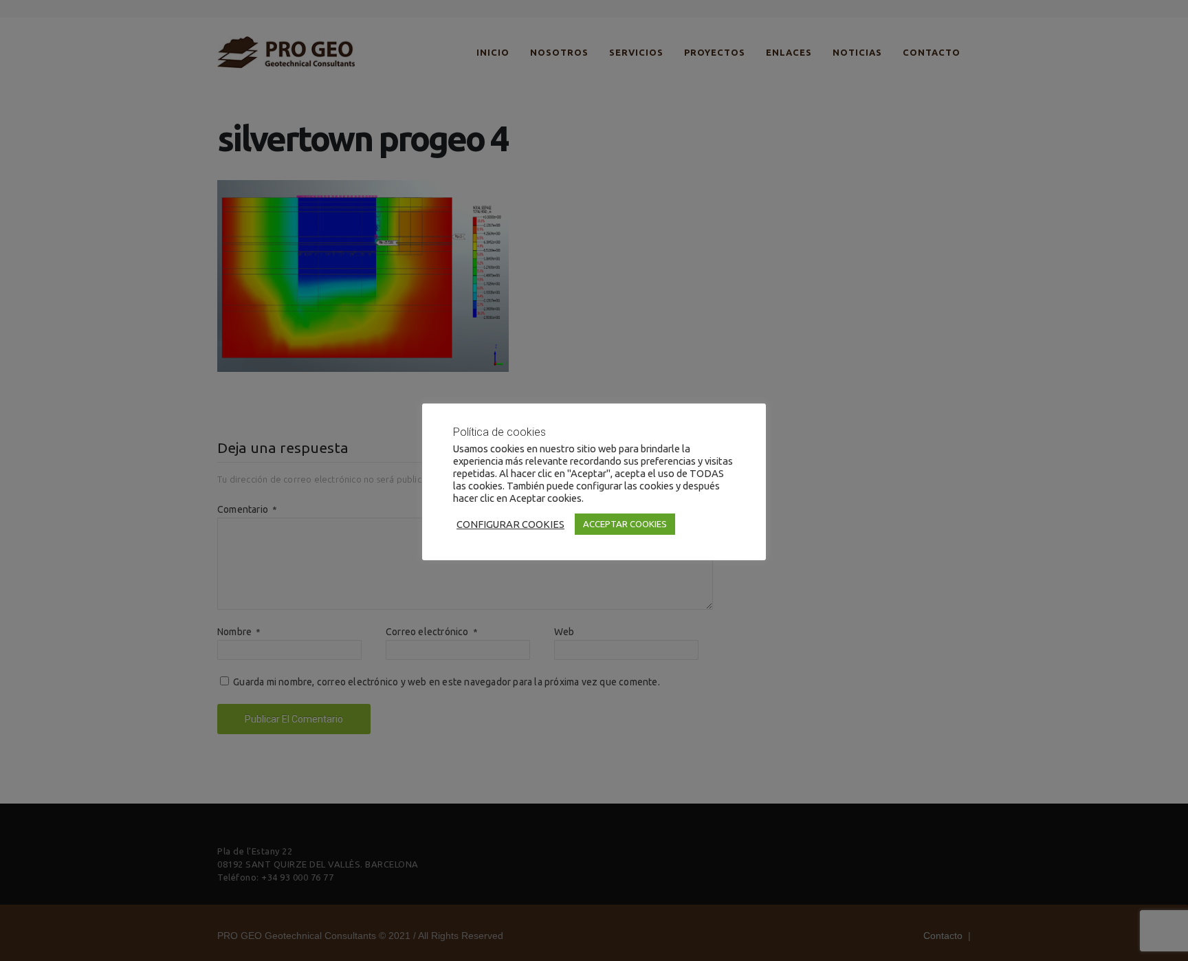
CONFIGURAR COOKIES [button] (510, 524)
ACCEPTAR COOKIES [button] (625, 524)
